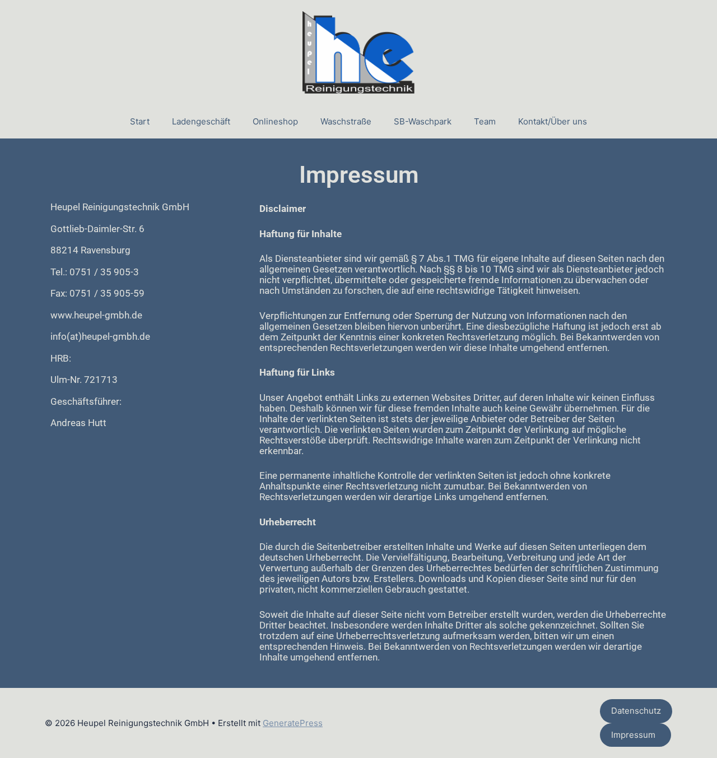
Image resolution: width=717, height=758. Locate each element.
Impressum (635, 734)
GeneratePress (293, 723)
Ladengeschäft (201, 121)
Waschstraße (345, 121)
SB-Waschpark (422, 121)
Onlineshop (275, 121)
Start (140, 121)
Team (485, 121)
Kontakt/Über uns (552, 121)
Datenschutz (636, 710)
